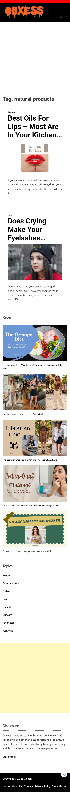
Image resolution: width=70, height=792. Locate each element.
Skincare (7, 614)
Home (6, 786)
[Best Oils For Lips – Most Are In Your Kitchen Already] (35, 157)
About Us (16, 786)
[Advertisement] (35, 58)
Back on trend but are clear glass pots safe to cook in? (27, 551)
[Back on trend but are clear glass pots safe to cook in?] (35, 529)
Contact (28, 786)
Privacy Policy (42, 786)
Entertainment (11, 583)
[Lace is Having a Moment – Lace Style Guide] (35, 392)
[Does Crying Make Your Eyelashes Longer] (35, 262)
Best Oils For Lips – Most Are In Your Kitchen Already (33, 131)
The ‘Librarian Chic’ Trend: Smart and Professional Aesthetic (30, 459)
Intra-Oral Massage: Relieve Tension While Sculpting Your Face (31, 505)
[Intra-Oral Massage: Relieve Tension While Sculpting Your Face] (35, 483)
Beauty (11, 111)
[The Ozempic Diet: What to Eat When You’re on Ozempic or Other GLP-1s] (35, 343)
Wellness (8, 630)
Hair (10, 214)
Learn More (9, 756)
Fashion (7, 591)
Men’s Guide (59, 786)
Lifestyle (7, 607)
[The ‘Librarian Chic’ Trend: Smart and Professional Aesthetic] (35, 438)
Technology (9, 622)
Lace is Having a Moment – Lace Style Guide (23, 414)
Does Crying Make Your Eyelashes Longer (27, 234)
